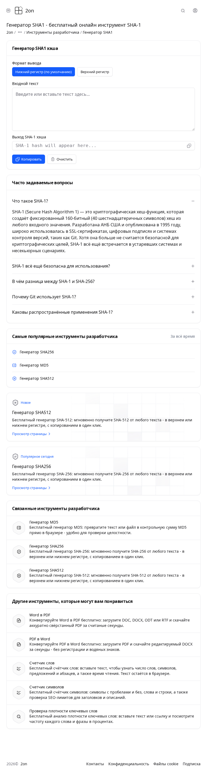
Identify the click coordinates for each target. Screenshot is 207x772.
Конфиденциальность (128, 763)
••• (20, 32)
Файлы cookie (165, 763)
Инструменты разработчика (52, 32)
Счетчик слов (41, 663)
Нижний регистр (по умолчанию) (43, 71)
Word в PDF (39, 615)
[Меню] (8, 10)
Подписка (192, 763)
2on (9, 32)
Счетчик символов (46, 687)
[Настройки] (195, 10)
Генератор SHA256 (37, 351)
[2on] (18, 10)
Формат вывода (26, 63)
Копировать (31, 159)
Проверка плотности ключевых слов (63, 711)
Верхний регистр (95, 71)
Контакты (95, 763)
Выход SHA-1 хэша (29, 137)
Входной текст (25, 84)
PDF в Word (39, 639)
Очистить (65, 159)
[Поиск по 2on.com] (183, 10)
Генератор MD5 (34, 365)
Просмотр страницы (29, 433)
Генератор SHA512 (37, 378)
